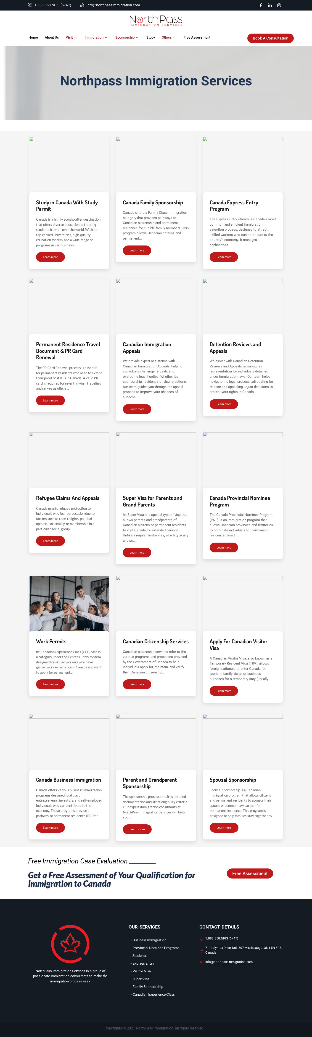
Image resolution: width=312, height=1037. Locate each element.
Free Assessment (197, 37)
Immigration (94, 37)
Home (33, 37)
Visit (69, 37)
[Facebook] (260, 5)
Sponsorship (125, 37)
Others (167, 37)
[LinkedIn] (270, 5)
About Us (52, 37)
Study (150, 37)
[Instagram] (279, 5)
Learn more (50, 257)
